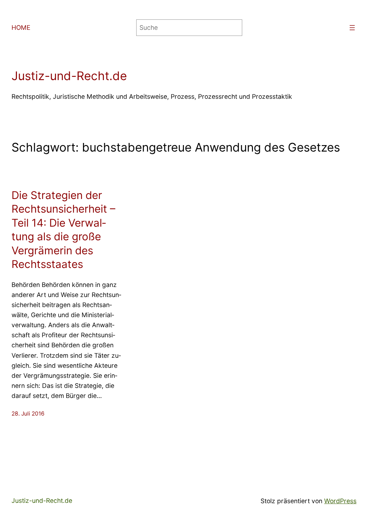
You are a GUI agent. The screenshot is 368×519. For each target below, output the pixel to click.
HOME (21, 27)
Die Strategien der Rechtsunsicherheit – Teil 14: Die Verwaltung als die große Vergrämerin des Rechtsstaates (63, 229)
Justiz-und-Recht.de (69, 76)
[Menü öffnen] (352, 27)
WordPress (340, 501)
